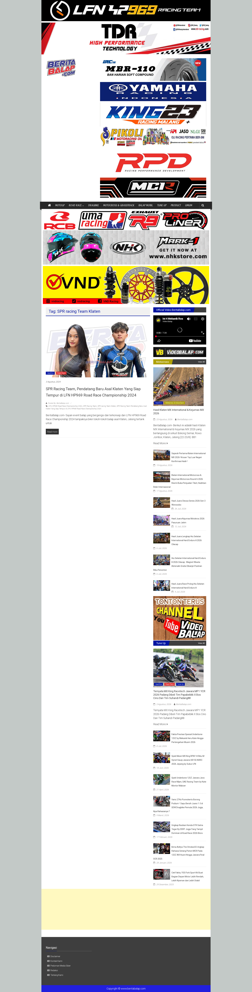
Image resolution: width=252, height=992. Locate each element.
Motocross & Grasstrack (175, 403)
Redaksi (54, 970)
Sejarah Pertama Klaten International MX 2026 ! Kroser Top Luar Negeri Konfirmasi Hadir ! (189, 457)
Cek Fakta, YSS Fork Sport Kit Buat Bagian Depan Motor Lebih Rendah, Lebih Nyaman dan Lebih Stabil (188, 876)
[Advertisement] (126, 909)
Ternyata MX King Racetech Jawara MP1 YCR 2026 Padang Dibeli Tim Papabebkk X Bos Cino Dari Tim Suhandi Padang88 (179, 695)
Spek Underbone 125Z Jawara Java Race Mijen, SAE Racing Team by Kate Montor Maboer (189, 782)
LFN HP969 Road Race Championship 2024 (65, 406)
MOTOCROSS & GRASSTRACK (118, 205)
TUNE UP (161, 205)
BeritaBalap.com (184, 419)
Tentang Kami (56, 975)
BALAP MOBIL (146, 205)
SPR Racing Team (90, 406)
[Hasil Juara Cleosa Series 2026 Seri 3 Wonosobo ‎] (161, 502)
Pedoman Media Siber (60, 966)
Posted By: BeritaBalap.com (58, 403)
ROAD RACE (75, 205)
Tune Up (180, 684)
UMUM (188, 205)
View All (201, 362)
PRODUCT (176, 205)
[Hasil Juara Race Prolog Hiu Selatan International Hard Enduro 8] (161, 585)
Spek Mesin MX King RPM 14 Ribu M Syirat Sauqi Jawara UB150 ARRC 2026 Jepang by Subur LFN (188, 760)
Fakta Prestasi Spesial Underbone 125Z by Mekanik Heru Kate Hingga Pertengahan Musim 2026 (187, 738)
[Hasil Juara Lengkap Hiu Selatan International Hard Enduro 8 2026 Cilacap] (161, 537)
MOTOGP (59, 205)
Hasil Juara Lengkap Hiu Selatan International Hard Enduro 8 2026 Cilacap (187, 540)
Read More (159, 443)
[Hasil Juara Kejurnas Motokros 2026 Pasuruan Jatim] (161, 520)
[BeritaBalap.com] (49, 205)
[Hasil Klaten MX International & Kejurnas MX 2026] (178, 386)
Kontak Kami (56, 961)
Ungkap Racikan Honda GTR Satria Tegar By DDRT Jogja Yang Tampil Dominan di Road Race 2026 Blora (187, 829)
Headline (50, 373)
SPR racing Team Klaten (107, 406)
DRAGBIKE (93, 205)
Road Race (61, 373)
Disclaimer (55, 956)
